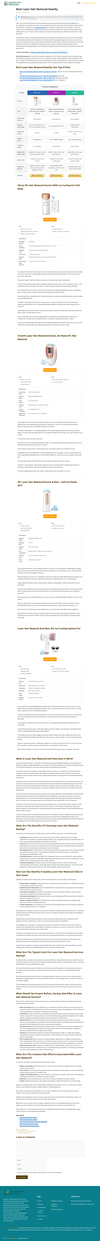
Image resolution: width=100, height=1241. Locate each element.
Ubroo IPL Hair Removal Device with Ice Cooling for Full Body (38, 71)
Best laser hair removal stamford (29, 1126)
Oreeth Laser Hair (40, 27)
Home (78, 3)
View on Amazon (50, 219)
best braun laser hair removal (24, 1132)
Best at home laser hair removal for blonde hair (33, 1121)
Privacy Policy (42, 1207)
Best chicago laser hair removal (29, 1123)
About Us (40, 1204)
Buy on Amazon (38, 175)
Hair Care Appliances (89, 3)
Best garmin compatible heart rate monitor (82, 1204)
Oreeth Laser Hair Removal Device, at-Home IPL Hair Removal (48, 52)
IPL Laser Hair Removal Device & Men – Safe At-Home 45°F (37, 78)
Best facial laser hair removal (28, 1119)
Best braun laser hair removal (28, 1117)
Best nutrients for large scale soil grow (81, 1201)
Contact (40, 1219)
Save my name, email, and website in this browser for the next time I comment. (40, 1172)
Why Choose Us (42, 1216)
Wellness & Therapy (57, 1201)
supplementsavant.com (11, 1227)
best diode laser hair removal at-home (27, 1131)
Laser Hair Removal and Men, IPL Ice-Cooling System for (37, 80)
